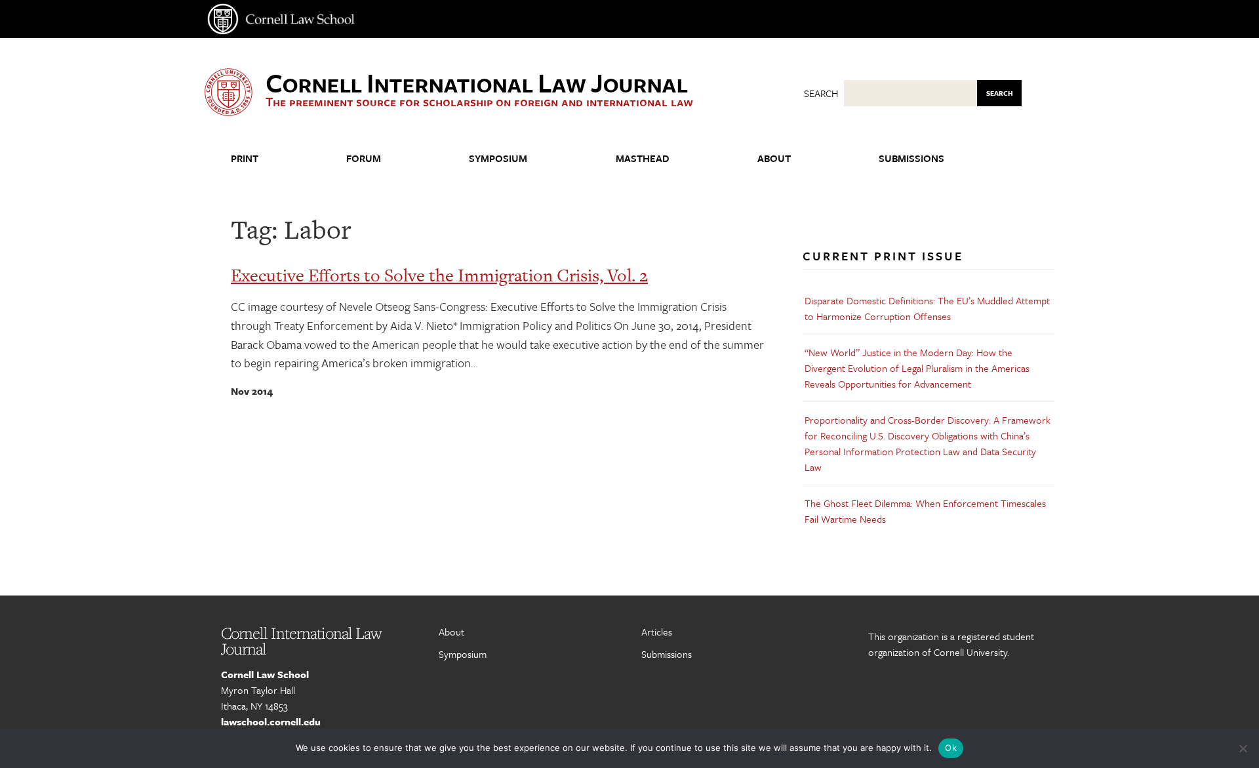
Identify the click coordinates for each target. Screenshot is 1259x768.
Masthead (642, 158)
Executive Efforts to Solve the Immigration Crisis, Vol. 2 (439, 275)
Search (821, 93)
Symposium (498, 158)
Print (244, 158)
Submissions (911, 158)
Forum (363, 158)
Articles (656, 631)
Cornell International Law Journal (476, 82)
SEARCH (999, 93)
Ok (951, 747)
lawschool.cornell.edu (271, 721)
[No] (1242, 748)
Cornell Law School (265, 674)
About (774, 158)
